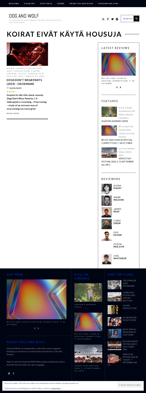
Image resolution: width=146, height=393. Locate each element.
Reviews (14, 3)
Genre (61, 3)
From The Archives (81, 3)
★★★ (121, 107)
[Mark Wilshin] (107, 201)
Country (29, 3)
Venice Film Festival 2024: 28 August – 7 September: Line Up (123, 359)
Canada (128, 107)
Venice (122, 152)
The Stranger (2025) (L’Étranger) (129, 283)
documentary (125, 111)
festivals (46, 3)
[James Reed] (107, 212)
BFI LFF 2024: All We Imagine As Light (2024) (129, 332)
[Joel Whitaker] (107, 259)
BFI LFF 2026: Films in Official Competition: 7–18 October (118, 80)
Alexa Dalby (16, 88)
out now (130, 133)
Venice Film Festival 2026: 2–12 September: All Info (118, 161)
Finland (12, 73)
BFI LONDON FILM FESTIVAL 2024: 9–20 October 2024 (130, 345)
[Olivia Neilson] (107, 247)
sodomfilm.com (108, 3)
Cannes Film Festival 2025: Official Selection (129, 297)
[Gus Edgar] (107, 236)
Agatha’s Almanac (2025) (115, 121)
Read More (13, 113)
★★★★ (10, 68)
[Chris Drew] (107, 224)
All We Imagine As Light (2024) (130, 319)
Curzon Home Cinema (26, 71)
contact (40, 364)
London (122, 133)
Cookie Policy (56, 388)
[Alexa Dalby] (107, 189)
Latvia (22, 73)
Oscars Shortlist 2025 (130, 307)
